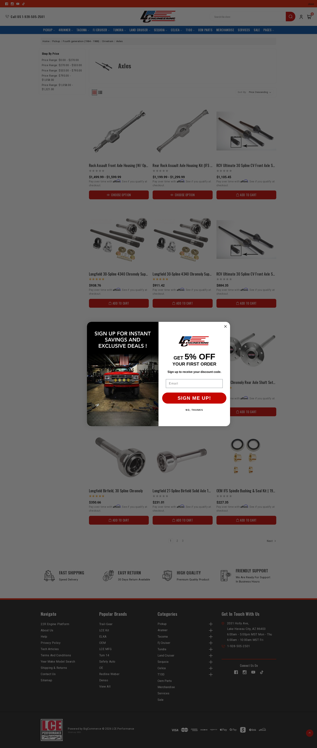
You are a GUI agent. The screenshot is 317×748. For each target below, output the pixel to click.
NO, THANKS (194, 410)
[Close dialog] (225, 326)
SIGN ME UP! (194, 398)
